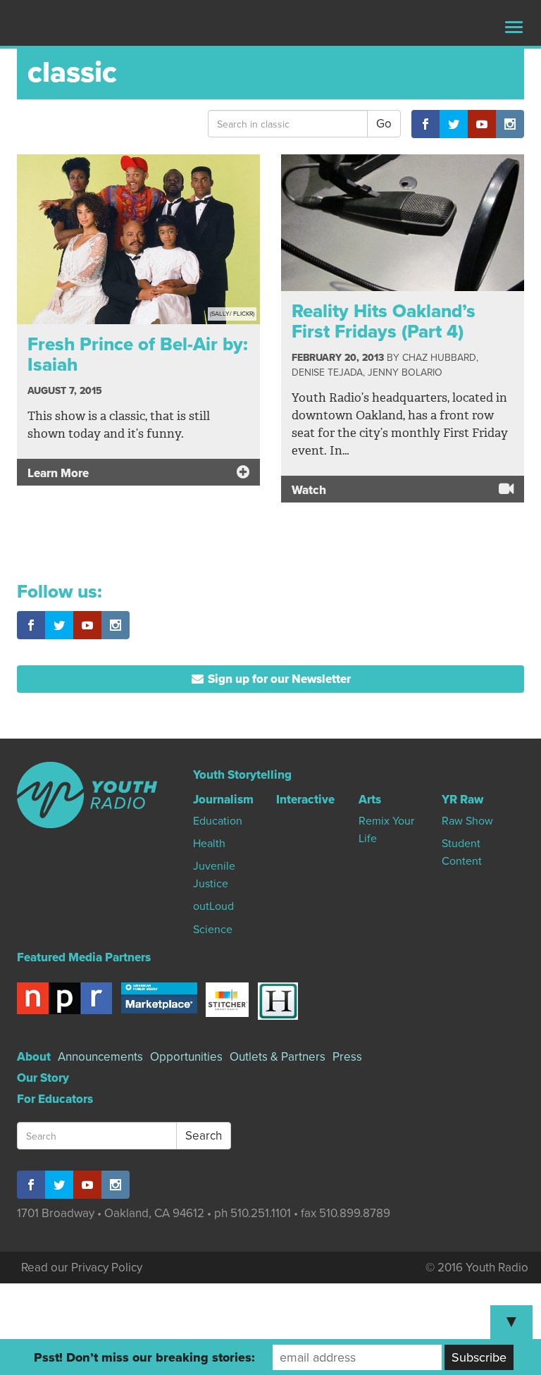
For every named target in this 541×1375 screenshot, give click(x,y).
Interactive (305, 799)
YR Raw (462, 799)
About (34, 1056)
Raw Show (467, 821)
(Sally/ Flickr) (232, 314)
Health (209, 844)
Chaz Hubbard (439, 358)
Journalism (223, 799)
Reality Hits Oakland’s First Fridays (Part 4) (383, 321)
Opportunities (186, 1056)
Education (217, 821)
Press (347, 1056)
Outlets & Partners (277, 1056)
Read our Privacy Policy (81, 1267)
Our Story (43, 1078)
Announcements (100, 1056)
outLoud (213, 906)
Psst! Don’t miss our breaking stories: (144, 1357)
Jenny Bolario (405, 372)
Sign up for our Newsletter (278, 679)
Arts (370, 799)
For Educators (55, 1099)
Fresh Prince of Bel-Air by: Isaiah (137, 354)
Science (212, 930)
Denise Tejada (327, 372)
